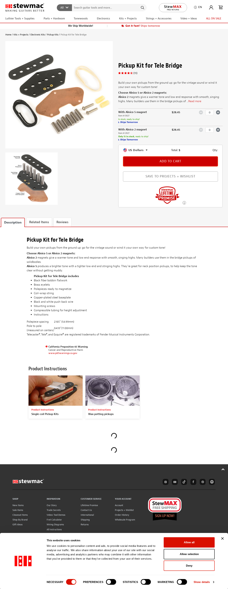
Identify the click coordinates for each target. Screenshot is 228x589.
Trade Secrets (54, 510)
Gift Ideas (17, 524)
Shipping (85, 519)
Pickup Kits (52, 34)
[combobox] (102, 7)
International (87, 514)
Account (119, 505)
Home (8, 34)
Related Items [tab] (39, 222)
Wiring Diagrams (55, 524)
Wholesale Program (125, 519)
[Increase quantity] (218, 112)
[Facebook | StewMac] (192, 482)
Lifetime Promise (89, 505)
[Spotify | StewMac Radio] (211, 482)
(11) (135, 73)
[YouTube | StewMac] (174, 482)
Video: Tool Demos (56, 514)
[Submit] (142, 7)
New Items (18, 505)
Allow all (189, 542)
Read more (194, 101)
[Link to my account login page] (211, 7)
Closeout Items (20, 514)
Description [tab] (13, 222)
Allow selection (189, 554)
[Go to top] (223, 469)
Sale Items (17, 510)
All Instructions (54, 529)
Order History (122, 514)
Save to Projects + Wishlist (170, 176)
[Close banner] (222, 538)
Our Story (52, 505)
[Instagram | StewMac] (165, 482)
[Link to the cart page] (221, 7)
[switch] (111, 582)
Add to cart (170, 161)
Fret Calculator (54, 519)
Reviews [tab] (62, 222)
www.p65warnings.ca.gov (62, 353)
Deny (189, 565)
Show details (202, 581)
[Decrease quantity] (201, 112)
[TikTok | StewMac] (183, 482)
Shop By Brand (20, 519)
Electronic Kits (37, 34)
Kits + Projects (21, 34)
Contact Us (86, 510)
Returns (85, 524)
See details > (184, 202)
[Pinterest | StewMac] (202, 482)
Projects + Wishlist (124, 510)
